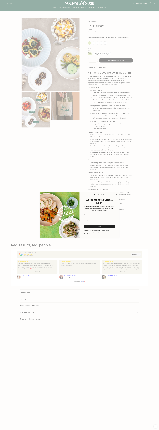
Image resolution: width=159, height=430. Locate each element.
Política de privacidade (103, 230)
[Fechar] (116, 194)
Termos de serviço (109, 232)
